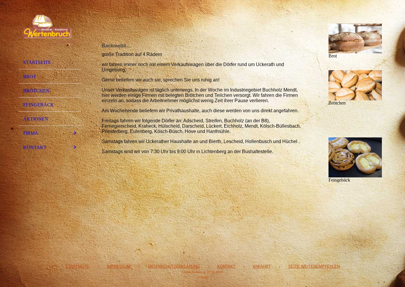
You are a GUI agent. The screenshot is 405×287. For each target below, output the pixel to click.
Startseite (37, 62)
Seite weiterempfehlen (314, 266)
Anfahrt (262, 266)
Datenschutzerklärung (174, 266)
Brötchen (36, 90)
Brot (29, 76)
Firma (30, 133)
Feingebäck (38, 104)
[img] (49, 30)
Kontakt (35, 147)
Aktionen (35, 118)
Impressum (118, 266)
